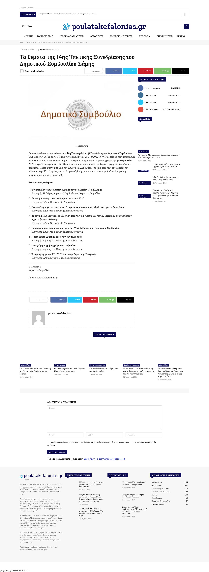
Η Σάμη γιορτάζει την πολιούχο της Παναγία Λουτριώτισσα (166, 165)
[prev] (183, 14)
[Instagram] (171, 26)
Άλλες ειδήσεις (31, 42)
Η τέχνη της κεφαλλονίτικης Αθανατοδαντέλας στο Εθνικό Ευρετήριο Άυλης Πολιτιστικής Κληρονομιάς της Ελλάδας (91, 497)
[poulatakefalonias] (22, 71)
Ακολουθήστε (174, 95)
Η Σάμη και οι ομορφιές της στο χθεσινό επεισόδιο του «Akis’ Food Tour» (91, 484)
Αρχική (22, 42)
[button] (186, 26)
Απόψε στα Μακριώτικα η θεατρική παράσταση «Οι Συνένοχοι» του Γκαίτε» (67, 14)
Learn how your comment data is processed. (104, 459)
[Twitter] (175, 26)
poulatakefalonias (35, 71)
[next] (187, 14)
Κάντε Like (175, 88)
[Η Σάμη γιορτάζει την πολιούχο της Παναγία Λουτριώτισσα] (144, 168)
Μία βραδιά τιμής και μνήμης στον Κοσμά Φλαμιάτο (165, 178)
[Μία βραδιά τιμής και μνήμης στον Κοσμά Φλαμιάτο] (144, 181)
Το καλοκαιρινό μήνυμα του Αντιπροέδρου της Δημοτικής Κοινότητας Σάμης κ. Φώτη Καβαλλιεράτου (170, 372)
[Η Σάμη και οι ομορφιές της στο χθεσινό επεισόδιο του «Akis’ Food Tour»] (71, 486)
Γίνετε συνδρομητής (171, 109)
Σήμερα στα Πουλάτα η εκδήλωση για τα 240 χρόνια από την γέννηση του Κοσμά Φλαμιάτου (165, 194)
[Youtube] (179, 26)
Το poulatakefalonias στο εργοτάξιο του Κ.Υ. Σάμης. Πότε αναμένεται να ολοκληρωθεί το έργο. (91, 512)
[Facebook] (167, 26)
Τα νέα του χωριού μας (142, 183)
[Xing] (49, 318)
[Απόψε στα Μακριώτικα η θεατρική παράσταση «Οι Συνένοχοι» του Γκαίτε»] (159, 137)
